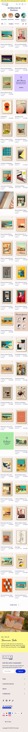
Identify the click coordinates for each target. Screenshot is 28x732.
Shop (4, 679)
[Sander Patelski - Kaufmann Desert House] (21, 441)
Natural (18, 321)
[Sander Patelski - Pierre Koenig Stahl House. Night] (7, 58)
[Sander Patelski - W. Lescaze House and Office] (7, 296)
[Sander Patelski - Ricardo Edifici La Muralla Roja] (21, 296)
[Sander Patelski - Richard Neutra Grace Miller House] (21, 465)
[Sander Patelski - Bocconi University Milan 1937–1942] (21, 34)
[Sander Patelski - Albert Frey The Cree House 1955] (21, 248)
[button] (26, 4)
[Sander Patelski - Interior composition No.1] (7, 248)
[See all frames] (23, 24)
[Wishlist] (20, 4)
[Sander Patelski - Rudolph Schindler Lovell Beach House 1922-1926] (7, 392)
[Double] (2, 24)
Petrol (18, 328)
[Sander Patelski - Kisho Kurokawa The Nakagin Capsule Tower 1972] (7, 272)
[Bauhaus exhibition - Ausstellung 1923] (21, 107)
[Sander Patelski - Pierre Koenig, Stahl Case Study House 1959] (7, 34)
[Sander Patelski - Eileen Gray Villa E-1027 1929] (7, 465)
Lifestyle (17, 23)
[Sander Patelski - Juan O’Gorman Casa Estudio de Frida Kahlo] (21, 272)
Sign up (20, 671)
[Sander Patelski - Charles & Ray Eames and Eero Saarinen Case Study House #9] (7, 320)
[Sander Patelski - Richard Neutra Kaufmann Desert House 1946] (21, 58)
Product (11, 23)
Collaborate (6, 694)
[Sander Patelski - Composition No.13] (21, 561)
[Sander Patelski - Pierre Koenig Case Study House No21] (7, 344)
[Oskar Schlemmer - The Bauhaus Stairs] (21, 368)
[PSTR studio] (5, 4)
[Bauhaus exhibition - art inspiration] (21, 417)
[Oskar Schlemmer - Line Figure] (21, 537)
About (4, 689)
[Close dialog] (26, 701)
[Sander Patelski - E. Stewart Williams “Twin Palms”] (21, 489)
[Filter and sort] (26, 24)
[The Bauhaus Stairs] (21, 176)
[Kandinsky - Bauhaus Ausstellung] (21, 392)
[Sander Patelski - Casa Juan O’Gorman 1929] (7, 176)
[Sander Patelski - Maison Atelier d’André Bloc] (21, 513)
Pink (24, 328)
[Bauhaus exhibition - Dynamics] (21, 153)
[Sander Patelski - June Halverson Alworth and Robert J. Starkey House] (21, 129)
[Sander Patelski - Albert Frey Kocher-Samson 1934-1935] (21, 224)
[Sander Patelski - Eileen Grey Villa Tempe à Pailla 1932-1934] (7, 513)
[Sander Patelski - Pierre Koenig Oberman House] (21, 585)
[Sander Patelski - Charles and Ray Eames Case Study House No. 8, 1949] (7, 368)
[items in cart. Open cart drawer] (22, 4)
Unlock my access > (14, 726)
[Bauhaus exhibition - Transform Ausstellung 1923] (7, 153)
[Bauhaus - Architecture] (7, 107)
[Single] (5, 24)
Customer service (8, 684)
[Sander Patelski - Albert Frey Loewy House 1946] (7, 417)
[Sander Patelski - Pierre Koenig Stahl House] (7, 224)
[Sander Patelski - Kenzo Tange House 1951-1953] (7, 489)
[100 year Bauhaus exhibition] (7, 585)
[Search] (17, 4)
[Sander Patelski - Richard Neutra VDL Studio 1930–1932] (7, 82)
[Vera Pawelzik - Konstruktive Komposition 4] (21, 344)
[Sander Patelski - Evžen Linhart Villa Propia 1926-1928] (7, 537)
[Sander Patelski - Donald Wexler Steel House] (7, 561)
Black (24, 321)
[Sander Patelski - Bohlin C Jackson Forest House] (7, 129)
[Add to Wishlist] (12, 27)
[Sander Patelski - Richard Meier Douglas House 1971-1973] (21, 200)
